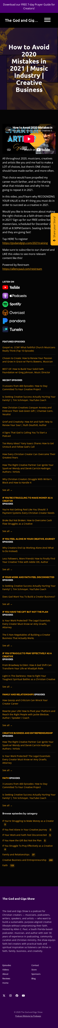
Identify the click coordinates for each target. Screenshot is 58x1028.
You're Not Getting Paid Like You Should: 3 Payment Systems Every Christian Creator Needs (28, 511)
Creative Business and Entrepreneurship (27, 732)
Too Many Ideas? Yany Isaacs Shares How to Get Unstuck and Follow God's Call (28, 445)
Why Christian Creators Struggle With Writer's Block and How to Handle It (27, 481)
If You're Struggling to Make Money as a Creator (27, 499)
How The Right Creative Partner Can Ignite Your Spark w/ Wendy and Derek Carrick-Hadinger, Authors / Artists (27, 468)
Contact (35, 965)
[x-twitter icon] (4, 995)
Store (34, 969)
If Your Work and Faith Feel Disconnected (28, 577)
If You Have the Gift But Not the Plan (25, 611)
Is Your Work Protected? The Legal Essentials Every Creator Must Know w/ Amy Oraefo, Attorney (26, 624)
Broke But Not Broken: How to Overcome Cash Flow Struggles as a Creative (27, 522)
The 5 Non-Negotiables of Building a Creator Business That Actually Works (26, 636)
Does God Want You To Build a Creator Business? (28, 596)
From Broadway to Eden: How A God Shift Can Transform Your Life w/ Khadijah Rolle (27, 666)
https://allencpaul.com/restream (22, 269)
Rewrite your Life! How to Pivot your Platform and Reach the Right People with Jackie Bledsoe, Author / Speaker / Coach (28, 714)
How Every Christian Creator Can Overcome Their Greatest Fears (28, 456)
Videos (5, 969)
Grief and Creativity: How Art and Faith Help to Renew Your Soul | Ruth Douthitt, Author (27, 423)
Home (5, 982)
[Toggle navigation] (47, 20)
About (5, 973)
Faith (5, 777)
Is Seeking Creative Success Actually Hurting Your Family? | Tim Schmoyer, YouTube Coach (29, 398)
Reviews (6, 978)
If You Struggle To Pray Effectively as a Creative (27, 655)
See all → (7, 489)
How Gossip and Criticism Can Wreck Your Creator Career (25, 702)
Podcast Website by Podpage (28, 1016)
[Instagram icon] (10, 995)
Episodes (6, 965)
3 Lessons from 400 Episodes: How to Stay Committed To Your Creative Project (24, 387)
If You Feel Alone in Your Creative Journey (28, 538)
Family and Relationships (18, 694)
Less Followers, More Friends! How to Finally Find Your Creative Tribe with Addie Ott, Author (28, 560)
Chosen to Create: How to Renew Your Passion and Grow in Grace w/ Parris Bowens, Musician (27, 360)
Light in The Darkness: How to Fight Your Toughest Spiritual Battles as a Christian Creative (28, 677)
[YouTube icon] (23, 995)
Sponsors (35, 973)
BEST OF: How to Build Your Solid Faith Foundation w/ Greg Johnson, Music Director (26, 370)
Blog (33, 978)
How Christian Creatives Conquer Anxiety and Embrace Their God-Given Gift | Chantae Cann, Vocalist (27, 411)
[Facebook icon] (17, 995)
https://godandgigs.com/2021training (25, 243)
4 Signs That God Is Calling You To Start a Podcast (24, 434)
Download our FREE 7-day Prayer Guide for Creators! (29, 6)
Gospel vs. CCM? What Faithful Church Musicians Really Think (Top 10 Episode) (28, 349)
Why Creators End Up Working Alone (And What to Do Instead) (28, 549)
